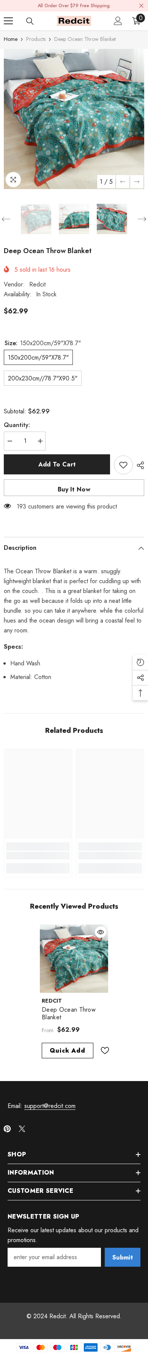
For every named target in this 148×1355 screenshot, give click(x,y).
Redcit (37, 284)
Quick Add (67, 1050)
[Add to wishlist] (123, 464)
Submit (122, 1257)
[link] (38, 855)
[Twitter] (22, 1128)
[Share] (138, 465)
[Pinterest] (7, 1128)
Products (36, 39)
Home (10, 39)
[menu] (8, 20)
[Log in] (118, 21)
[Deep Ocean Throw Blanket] (74, 959)
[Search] (30, 21)
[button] (122, 181)
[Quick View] (100, 932)
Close (141, 6)
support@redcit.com (50, 1106)
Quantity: (17, 425)
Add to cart (57, 464)
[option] (74, 119)
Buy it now (74, 489)
